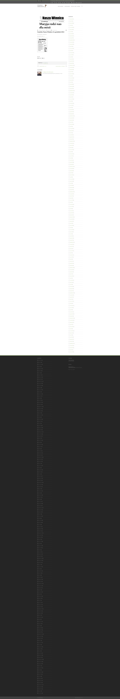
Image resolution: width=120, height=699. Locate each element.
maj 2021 (71, 151)
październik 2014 (72, 318)
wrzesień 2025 (71, 42)
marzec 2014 (40, 674)
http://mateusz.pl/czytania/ (71, 361)
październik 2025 (40, 381)
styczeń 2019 (71, 210)
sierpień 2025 (71, 44)
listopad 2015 (71, 290)
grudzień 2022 (71, 111)
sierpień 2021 (71, 145)
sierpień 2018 (71, 221)
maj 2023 (71, 101)
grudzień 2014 (40, 655)
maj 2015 (71, 303)
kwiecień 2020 (40, 520)
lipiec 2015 (71, 299)
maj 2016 (40, 619)
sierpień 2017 (71, 246)
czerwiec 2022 (71, 124)
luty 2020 (71, 183)
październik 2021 (72, 141)
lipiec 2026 (40, 362)
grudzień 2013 (71, 339)
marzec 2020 (71, 181)
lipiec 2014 (71, 324)
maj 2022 (71, 126)
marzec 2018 (71, 231)
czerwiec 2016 (40, 617)
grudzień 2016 (71, 263)
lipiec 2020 (71, 172)
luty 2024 (71, 82)
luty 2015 (71, 309)
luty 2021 (40, 499)
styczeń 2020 (71, 185)
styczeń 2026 (71, 33)
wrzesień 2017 (71, 244)
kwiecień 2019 (71, 204)
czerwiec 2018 (71, 225)
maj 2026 (71, 25)
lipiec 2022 (71, 122)
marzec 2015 (71, 307)
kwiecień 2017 (40, 596)
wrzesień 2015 (40, 636)
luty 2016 (71, 284)
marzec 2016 (71, 282)
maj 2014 (71, 328)
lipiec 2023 (40, 438)
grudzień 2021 (40, 478)
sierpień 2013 (71, 347)
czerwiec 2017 (71, 250)
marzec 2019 (71, 206)
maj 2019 (71, 202)
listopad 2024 (71, 63)
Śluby (52, 2)
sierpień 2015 (40, 638)
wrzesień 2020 (71, 168)
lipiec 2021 (71, 147)
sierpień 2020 (71, 170)
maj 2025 (71, 50)
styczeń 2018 (40, 577)
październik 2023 (72, 90)
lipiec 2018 (71, 223)
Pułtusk (69, 366)
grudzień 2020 (71, 162)
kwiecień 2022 (71, 128)
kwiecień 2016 (71, 280)
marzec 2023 (71, 105)
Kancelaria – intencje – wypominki (75, 6)
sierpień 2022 (40, 461)
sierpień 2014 (71, 322)
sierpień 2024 (71, 69)
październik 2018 (40, 558)
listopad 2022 (71, 113)
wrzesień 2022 (40, 459)
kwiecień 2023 (71, 103)
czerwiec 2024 (71, 73)
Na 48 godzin (77, 367)
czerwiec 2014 (71, 326)
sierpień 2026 (40, 360)
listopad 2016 (71, 265)
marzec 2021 (40, 497)
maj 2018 (71, 227)
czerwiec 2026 (71, 23)
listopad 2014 (40, 657)
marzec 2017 (40, 598)
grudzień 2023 (71, 86)
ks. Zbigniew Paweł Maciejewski (42, 30)
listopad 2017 (71, 240)
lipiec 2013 (71, 349)
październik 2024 (72, 65)
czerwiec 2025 (71, 48)
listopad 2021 (40, 480)
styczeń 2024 (71, 84)
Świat (72, 366)
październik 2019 (72, 191)
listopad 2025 (40, 379)
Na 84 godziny (80, 367)
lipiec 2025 (71, 46)
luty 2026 (71, 31)
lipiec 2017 (71, 248)
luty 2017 (71, 259)
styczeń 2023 (71, 109)
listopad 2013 (71, 341)
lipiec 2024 (71, 71)
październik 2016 (72, 267)
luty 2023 (71, 107)
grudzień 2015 (71, 288)
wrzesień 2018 (40, 560)
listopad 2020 (71, 164)
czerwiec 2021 (71, 149)
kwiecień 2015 (71, 305)
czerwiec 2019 (71, 200)
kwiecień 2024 (40, 419)
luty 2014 (40, 676)
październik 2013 (72, 343)
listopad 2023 (71, 88)
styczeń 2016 (71, 286)
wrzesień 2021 (71, 143)
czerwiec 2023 (40, 440)
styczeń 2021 (71, 160)
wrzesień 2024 (71, 67)
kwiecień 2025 (71, 52)
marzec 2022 (71, 130)
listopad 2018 (40, 556)
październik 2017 (72, 242)
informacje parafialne (67, 6)
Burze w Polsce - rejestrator (72, 369)
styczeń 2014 (40, 678)
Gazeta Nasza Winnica (54, 30)
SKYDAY (81, 697)
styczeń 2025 (40, 400)
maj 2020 (40, 518)
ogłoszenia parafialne (60, 6)
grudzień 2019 (71, 187)
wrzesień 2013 (71, 345)
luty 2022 (71, 132)
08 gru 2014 (48, 30)
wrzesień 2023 (71, 92)
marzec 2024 (40, 421)
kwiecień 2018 (71, 229)
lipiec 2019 (40, 539)
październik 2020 (72, 166)
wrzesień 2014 (71, 320)
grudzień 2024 (40, 402)
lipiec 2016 (40, 615)
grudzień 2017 (40, 579)
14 (44, 36)
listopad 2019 (71, 189)
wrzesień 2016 (71, 269)
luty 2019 (71, 208)
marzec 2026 (71, 29)
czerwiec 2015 (71, 301)
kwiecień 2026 (71, 27)
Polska (71, 366)
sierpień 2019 (40, 537)
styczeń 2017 (71, 261)
